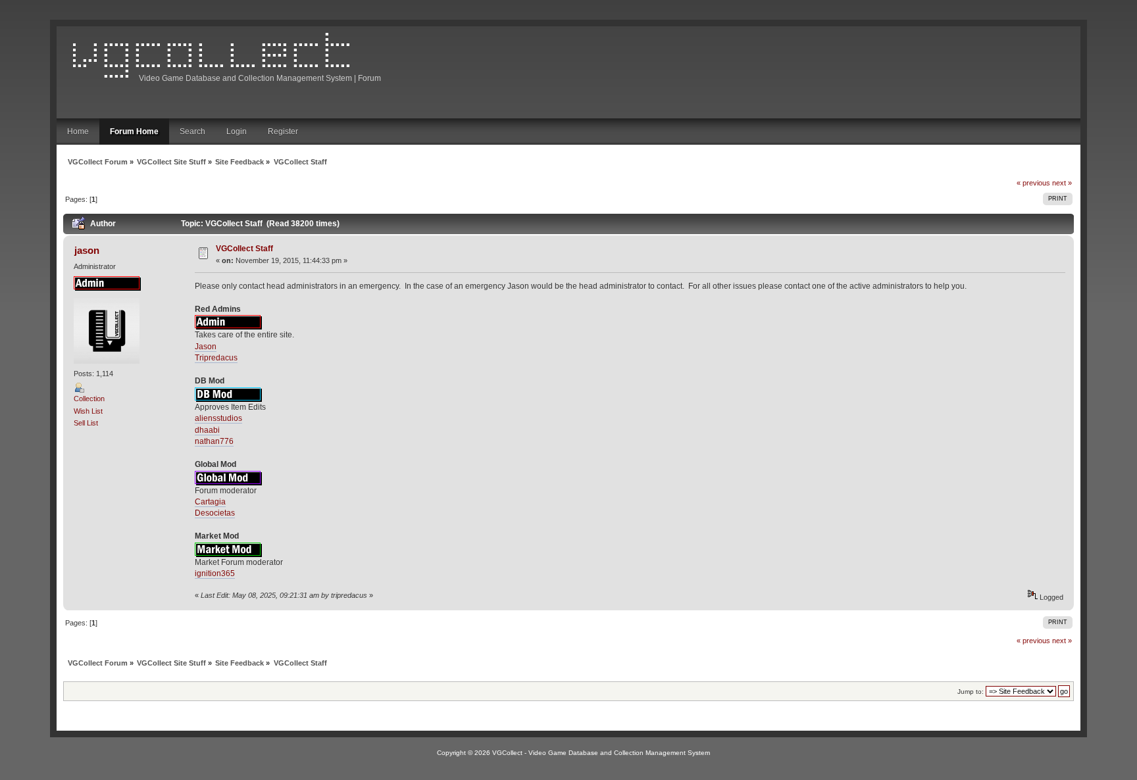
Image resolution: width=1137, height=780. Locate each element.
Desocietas (215, 513)
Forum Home (134, 131)
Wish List (88, 411)
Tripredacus (216, 357)
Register (283, 131)
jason (86, 250)
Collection (89, 398)
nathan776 (214, 441)
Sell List (86, 423)
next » (1062, 183)
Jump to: (970, 691)
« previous (1033, 183)
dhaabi (207, 430)
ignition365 (215, 573)
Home (78, 131)
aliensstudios (218, 418)
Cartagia (210, 501)
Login (236, 131)
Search (192, 131)
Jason (205, 346)
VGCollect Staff (244, 248)
